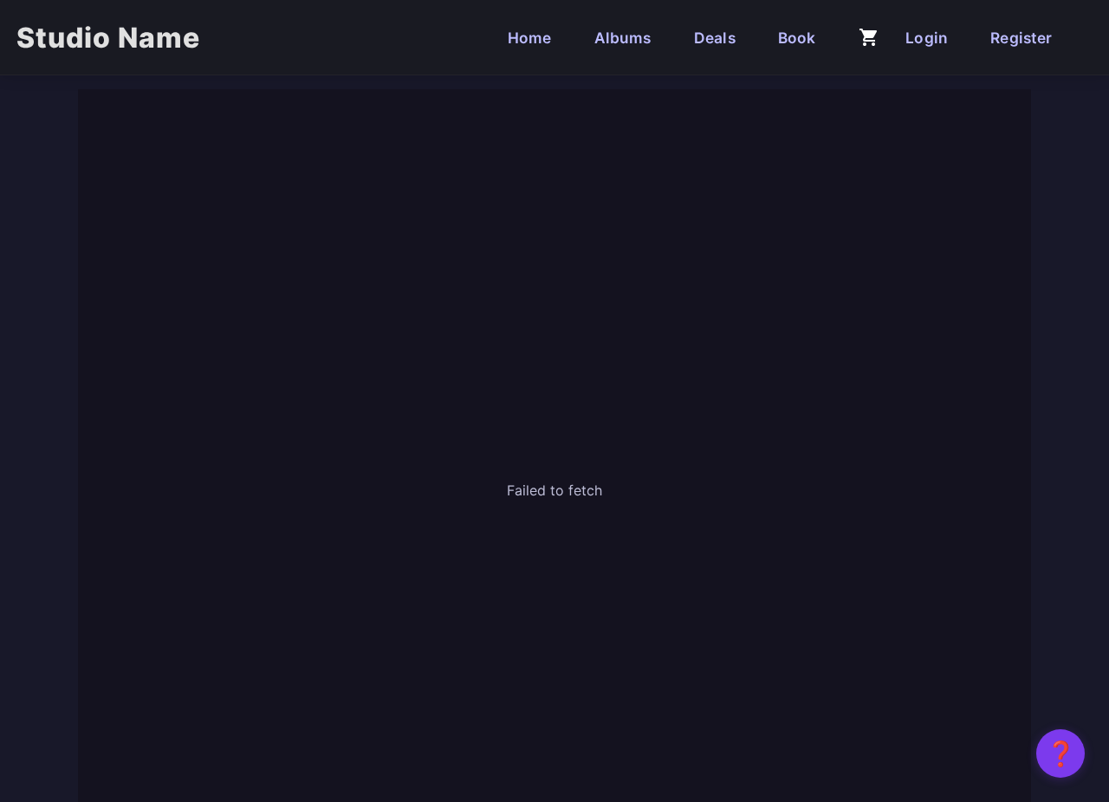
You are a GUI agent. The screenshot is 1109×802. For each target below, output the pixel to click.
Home (530, 38)
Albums (623, 38)
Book (797, 38)
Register (1021, 38)
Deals (715, 38)
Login (926, 38)
